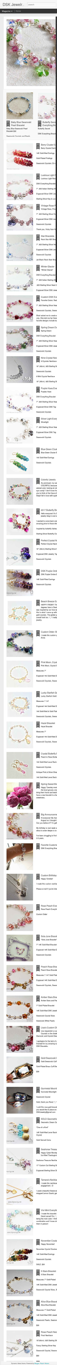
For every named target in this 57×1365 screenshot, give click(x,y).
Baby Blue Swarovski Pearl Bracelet (21, 124)
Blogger (36, 1363)
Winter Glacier (47, 266)
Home (18, 11)
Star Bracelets (47, 236)
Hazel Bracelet (48, 723)
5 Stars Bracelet (48, 1271)
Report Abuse (44, 1363)
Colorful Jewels (48, 479)
